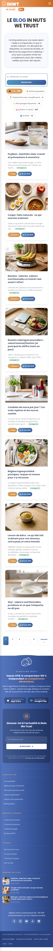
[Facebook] (14, 921)
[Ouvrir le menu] (49, 3)
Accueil (12, 9)
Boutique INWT (10, 833)
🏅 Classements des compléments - (26, 97)
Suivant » (44, 640)
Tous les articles (10, 854)
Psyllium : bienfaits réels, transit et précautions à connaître (26, 155)
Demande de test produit (14, 790)
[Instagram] (20, 921)
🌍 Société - (26, 115)
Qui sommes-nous (11, 849)
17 (34, 639)
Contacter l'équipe (11, 858)
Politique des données (24, 939)
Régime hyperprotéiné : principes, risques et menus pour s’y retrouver (24, 474)
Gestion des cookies (41, 939)
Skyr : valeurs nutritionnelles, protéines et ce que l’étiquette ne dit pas (25, 605)
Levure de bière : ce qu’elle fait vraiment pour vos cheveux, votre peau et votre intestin (26, 538)
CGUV (4, 944)
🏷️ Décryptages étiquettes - (26, 103)
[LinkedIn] (38, 921)
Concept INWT (9, 781)
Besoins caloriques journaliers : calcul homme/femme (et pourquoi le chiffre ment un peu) (26, 344)
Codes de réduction (12, 824)
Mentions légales (8, 939)
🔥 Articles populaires (35, 91)
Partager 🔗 (21, 168)
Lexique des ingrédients (13, 799)
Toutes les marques (12, 820)
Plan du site (8, 863)
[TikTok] (32, 921)
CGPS (10, 944)
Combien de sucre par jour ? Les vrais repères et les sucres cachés (26, 410)
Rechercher (26, 82)
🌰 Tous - (14, 91)
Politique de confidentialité (34, 758)
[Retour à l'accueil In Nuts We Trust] (10, 3)
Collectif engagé (11, 829)
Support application (12, 795)
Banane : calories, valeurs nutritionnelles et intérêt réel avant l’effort (24, 279)
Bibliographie (9, 804)
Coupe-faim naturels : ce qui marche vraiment (24, 216)
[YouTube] (26, 921)
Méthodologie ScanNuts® (14, 786)
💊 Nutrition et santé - (26, 109)
